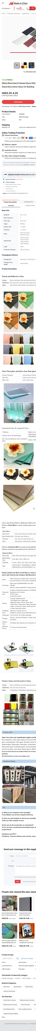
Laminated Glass (7, 966)
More (3, 1017)
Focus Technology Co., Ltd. (23, 1023)
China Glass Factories (9, 1000)
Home (3, 13)
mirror (3, 962)
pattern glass (22, 962)
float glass (22, 969)
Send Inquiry (18, 102)
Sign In (5, 193)
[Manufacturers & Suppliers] (18, 3)
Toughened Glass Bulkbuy (10, 1013)
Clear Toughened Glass (25, 1009)
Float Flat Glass (25, 1004)
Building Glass (25, 13)
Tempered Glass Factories (27, 1000)
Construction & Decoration (13, 13)
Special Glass (17, 987)
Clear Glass (6, 987)
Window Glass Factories (10, 1004)
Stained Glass (29, 987)
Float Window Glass (9, 1009)
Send (17, 881)
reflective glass (6, 969)
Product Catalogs (28, 958)
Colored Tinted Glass (9, 991)
